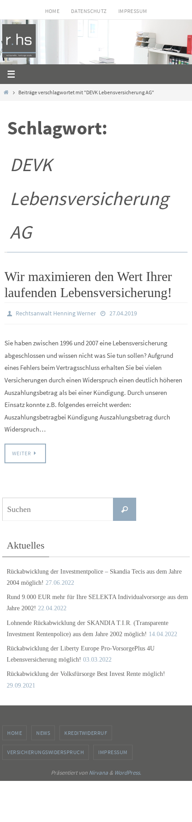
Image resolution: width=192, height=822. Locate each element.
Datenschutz (88, 11)
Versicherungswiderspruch (45, 750)
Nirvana (98, 770)
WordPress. (127, 770)
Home (52, 11)
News (43, 730)
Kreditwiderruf (85, 730)
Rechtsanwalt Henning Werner (56, 313)
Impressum (132, 11)
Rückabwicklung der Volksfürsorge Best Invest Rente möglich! (86, 672)
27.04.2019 (123, 313)
